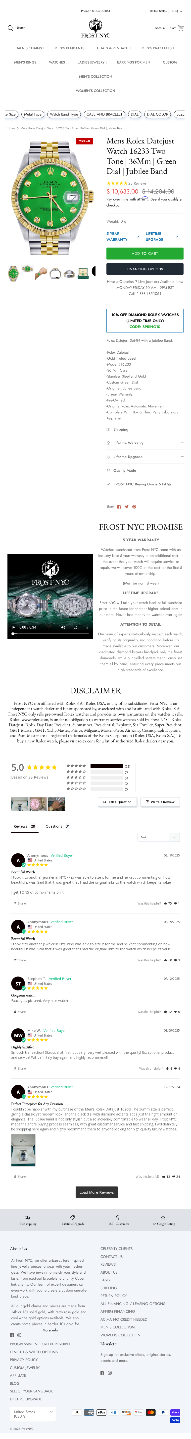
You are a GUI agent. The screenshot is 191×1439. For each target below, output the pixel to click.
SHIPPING (108, 1288)
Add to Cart (145, 253)
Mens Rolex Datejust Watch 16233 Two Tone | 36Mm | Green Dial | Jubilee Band (72, 128)
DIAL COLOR (157, 114)
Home (11, 128)
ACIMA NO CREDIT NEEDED (123, 1319)
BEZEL (181, 114)
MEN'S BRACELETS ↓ (158, 48)
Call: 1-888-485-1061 (145, 293)
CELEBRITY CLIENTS (116, 1248)
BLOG (15, 1383)
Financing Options (145, 269)
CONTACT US (111, 1256)
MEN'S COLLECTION (95, 76)
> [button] (97, 1192)
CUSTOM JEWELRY (25, 1368)
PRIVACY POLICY (24, 1360)
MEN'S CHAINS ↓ (31, 48)
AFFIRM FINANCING (117, 1311)
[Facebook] (12, 1335)
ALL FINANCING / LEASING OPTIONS (132, 1304)
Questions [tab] (54, 826)
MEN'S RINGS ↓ (26, 62)
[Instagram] (19, 1335)
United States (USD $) (164, 11)
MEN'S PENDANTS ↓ (70, 48)
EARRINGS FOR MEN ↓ (135, 62)
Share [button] (21, 903)
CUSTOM (170, 62)
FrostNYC (27, 1429)
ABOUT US (108, 1272)
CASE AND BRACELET (104, 114)
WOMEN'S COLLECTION (95, 90)
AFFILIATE (18, 1375)
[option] (51, 197)
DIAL (135, 114)
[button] (168, 903)
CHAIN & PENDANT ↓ (114, 48)
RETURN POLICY (113, 1296)
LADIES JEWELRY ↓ (92, 62)
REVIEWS (108, 1264)
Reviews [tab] (20, 826)
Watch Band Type (64, 114)
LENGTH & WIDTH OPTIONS (34, 1352)
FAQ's (105, 1280)
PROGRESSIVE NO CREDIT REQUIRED (40, 1344)
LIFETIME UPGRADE (26, 1399)
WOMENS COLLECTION (120, 1335)
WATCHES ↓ (58, 62)
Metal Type (33, 114)
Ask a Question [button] (120, 802)
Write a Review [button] (163, 802)
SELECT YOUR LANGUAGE (31, 1391)
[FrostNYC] (95, 28)
